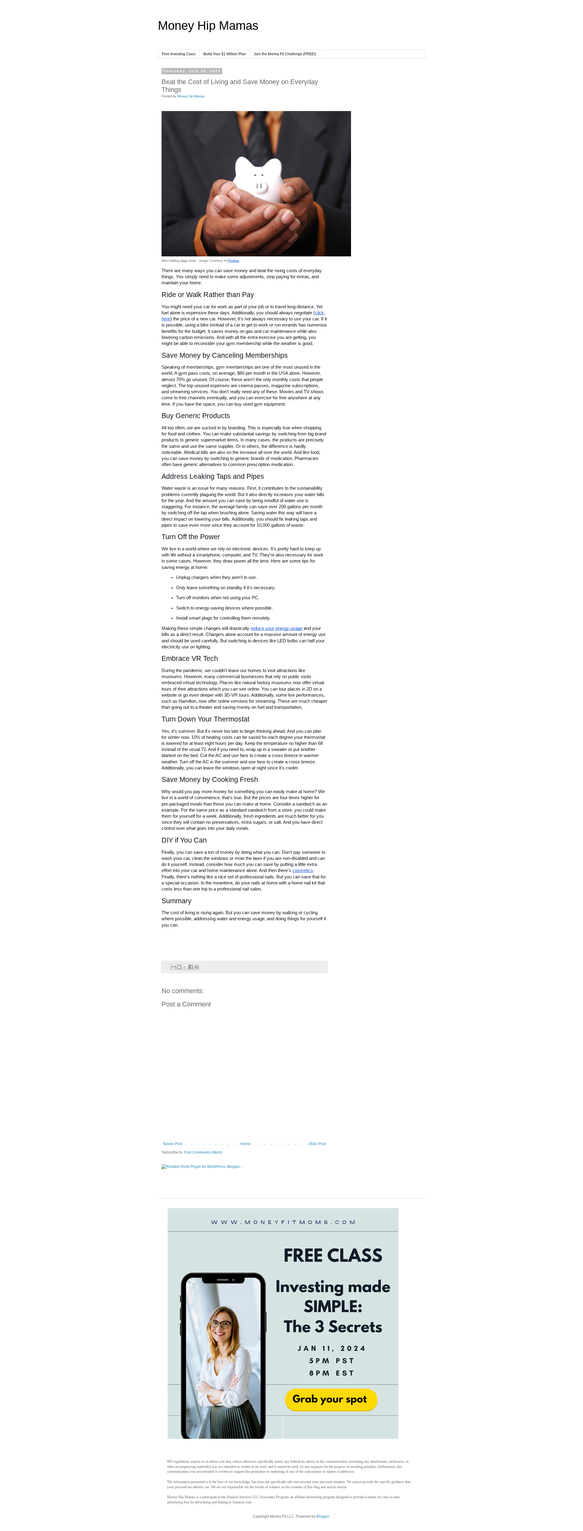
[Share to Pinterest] (196, 967)
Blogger (322, 1516)
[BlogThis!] (179, 967)
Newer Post (172, 1144)
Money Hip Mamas (208, 25)
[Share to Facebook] (191, 967)
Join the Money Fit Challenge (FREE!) (285, 54)
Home (245, 1144)
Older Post (317, 1144)
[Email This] (173, 967)
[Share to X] (185, 967)
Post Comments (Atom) (203, 1152)
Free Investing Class (179, 54)
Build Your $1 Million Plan (224, 54)
